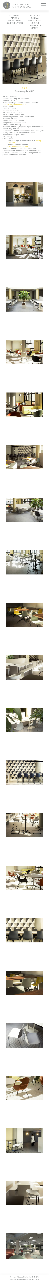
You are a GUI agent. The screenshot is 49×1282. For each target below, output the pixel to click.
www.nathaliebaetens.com (18, 147)
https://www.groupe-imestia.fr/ (14, 105)
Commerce (35, 26)
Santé (34, 28)
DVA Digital (35, 1279)
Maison (15, 18)
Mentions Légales (16, 1279)
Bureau (35, 18)
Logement (15, 16)
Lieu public (35, 16)
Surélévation (15, 23)
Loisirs (35, 23)
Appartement (15, 21)
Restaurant (35, 21)
